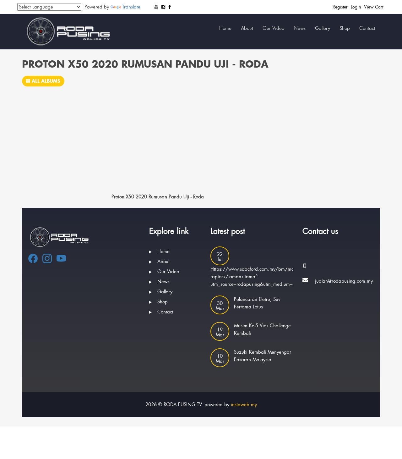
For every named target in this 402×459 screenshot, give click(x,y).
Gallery (322, 28)
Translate (131, 7)
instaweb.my (244, 404)
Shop (345, 28)
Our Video (273, 28)
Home (225, 28)
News (300, 28)
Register (340, 7)
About (247, 28)
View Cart (373, 7)
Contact (367, 28)
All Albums (45, 81)
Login (356, 7)
